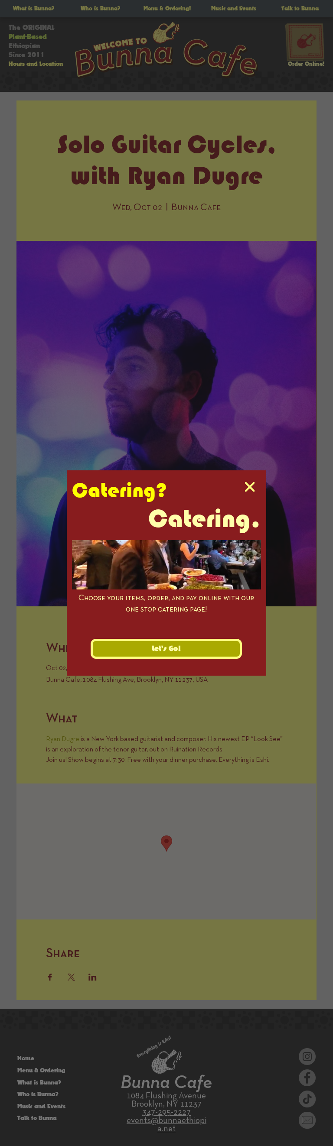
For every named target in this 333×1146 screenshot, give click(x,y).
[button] (250, 487)
